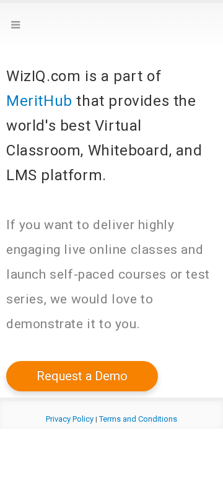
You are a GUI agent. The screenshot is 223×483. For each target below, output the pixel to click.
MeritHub (39, 101)
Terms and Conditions (138, 419)
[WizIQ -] (111, 27)
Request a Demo (82, 375)
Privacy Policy (70, 419)
